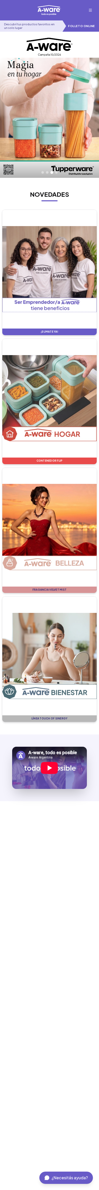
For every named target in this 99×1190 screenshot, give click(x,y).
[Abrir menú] (90, 10)
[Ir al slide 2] (47, 172)
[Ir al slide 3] (52, 172)
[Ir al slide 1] (42, 172)
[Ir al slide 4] (56, 172)
